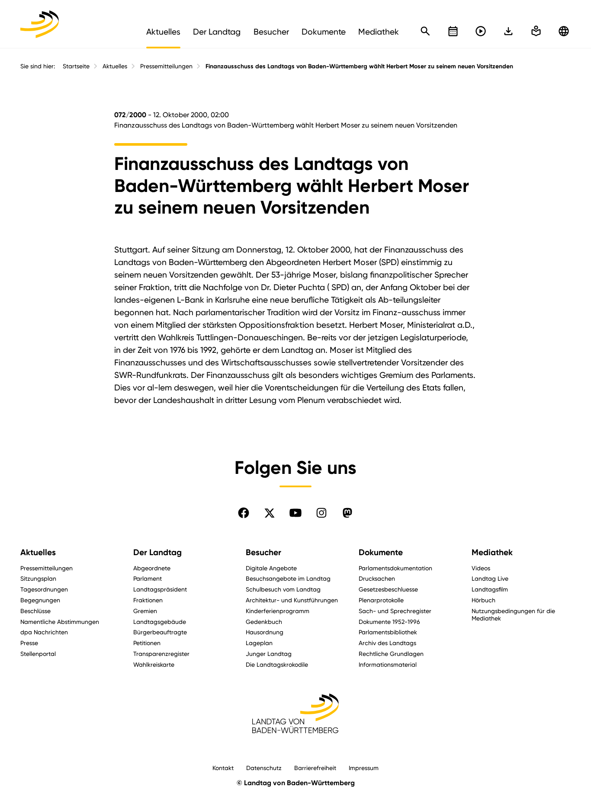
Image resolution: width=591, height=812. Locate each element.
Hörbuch (483, 600)
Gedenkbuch (264, 621)
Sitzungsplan (38, 578)
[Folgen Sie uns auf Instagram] (321, 512)
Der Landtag (157, 552)
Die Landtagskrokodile (277, 664)
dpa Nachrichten (44, 632)
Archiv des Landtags (387, 642)
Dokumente (381, 552)
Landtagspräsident (160, 589)
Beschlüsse (35, 610)
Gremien (145, 610)
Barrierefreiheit (315, 767)
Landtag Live (490, 578)
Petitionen (147, 642)
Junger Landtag (269, 653)
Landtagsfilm (490, 589)
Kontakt (223, 767)
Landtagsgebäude (159, 621)
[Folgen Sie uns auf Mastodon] (347, 512)
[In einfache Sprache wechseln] (508, 31)
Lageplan (259, 642)
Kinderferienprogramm (277, 610)
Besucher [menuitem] (271, 31)
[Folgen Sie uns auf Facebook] (243, 512)
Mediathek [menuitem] (378, 31)
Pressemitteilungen (166, 66)
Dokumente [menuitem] (324, 31)
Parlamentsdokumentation (395, 568)
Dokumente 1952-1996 (389, 621)
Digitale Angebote (271, 568)
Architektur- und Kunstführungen (292, 600)
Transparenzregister (161, 653)
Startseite (76, 66)
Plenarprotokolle (381, 600)
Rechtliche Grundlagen (391, 653)
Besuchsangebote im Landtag (288, 578)
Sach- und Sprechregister (395, 610)
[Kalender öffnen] (453, 31)
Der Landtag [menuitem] (217, 31)
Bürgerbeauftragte (160, 632)
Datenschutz (264, 767)
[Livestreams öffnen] (480, 31)
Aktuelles (115, 66)
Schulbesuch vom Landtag (283, 589)
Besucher (263, 552)
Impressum (364, 767)
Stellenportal (38, 653)
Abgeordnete (151, 568)
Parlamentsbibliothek (388, 632)
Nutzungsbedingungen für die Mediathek (513, 614)
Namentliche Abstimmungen (59, 621)
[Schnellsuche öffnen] (425, 31)
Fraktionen (148, 600)
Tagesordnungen (44, 589)
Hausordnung (264, 632)
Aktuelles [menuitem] (163, 31)
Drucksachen (377, 578)
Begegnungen (40, 600)
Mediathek (492, 552)
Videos (481, 568)
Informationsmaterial (388, 664)
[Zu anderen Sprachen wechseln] (563, 31)
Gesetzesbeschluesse (388, 589)
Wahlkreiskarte (153, 664)
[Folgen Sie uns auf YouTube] (295, 512)
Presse (29, 642)
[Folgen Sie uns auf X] (269, 512)
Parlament (147, 578)
